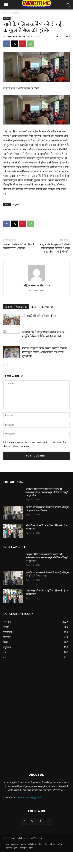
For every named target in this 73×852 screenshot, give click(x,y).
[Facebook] (6, 43)
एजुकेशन (15, 13)
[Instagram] (32, 821)
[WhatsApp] (30, 43)
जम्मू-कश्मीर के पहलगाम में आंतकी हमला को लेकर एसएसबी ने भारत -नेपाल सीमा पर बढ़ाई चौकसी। (55, 248)
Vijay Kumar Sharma (15, 36)
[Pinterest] (22, 43)
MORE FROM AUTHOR (42, 307)
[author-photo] (36, 280)
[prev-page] (5, 365)
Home (6, 13)
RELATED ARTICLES (16, 307)
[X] (14, 43)
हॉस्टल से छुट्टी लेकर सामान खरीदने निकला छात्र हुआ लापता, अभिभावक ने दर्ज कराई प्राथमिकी (44, 352)
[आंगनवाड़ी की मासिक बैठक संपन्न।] (11, 320)
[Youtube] (49, 821)
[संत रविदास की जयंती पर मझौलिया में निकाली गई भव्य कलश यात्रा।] (13, 531)
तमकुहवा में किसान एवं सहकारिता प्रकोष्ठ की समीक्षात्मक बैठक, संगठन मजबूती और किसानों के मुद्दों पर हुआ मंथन (47, 492)
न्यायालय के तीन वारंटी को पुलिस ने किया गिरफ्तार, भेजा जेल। (18, 246)
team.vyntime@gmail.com (31, 797)
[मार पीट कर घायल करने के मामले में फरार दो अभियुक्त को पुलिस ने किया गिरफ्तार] (13, 512)
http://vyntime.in (36, 290)
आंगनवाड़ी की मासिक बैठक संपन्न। (40, 315)
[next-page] (11, 365)
